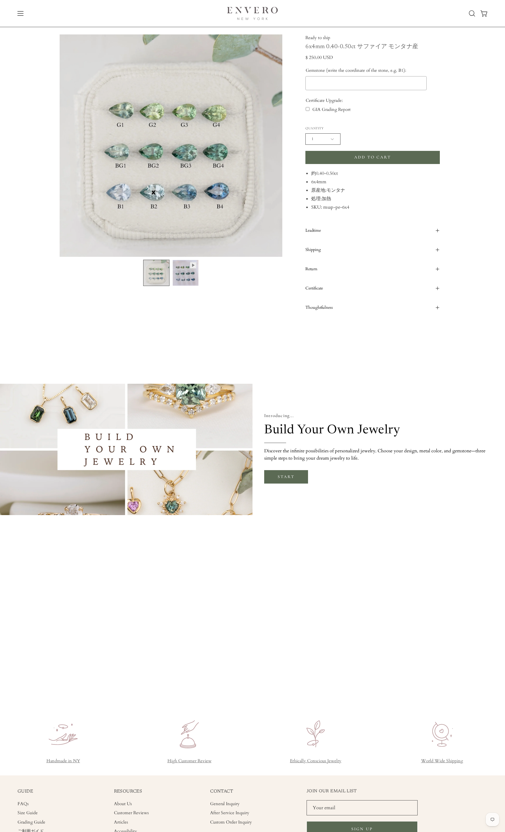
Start (286, 476)
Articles (121, 822)
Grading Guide (31, 822)
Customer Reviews (131, 813)
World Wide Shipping (442, 761)
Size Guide (28, 813)
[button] (472, 13)
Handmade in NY (63, 761)
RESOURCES (128, 791)
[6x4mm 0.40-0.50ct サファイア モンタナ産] (156, 273)
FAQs (23, 804)
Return (311, 269)
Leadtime (313, 230)
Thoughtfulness (319, 307)
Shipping (313, 249)
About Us (123, 804)
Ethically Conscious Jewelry (315, 761)
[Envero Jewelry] (252, 13)
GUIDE (25, 791)
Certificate (314, 288)
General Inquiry (225, 804)
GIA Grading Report (331, 110)
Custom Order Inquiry (231, 822)
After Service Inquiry (229, 813)
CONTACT (221, 791)
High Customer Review (189, 761)
